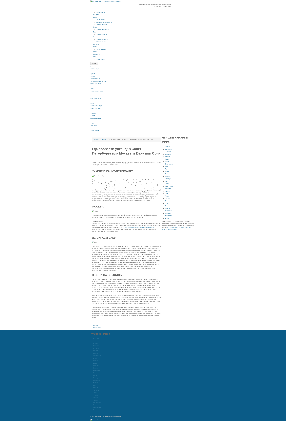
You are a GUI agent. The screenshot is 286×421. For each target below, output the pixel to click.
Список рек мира (95, 98)
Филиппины (168, 211)
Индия (167, 171)
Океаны (92, 76)
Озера (92, 103)
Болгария (168, 152)
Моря (92, 88)
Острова (93, 113)
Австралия (168, 149)
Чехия (167, 218)
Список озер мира (96, 106)
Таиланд (167, 198)
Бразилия (168, 154)
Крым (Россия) (169, 186)
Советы (92, 128)
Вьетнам (167, 156)
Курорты (93, 74)
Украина (167, 206)
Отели (92, 123)
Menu (94, 63)
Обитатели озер (95, 108)
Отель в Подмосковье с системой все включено (139, 227)
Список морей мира (96, 91)
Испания (167, 174)
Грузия (167, 161)
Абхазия (167, 147)
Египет (167, 166)
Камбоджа (168, 179)
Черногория (168, 216)
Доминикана (169, 164)
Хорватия (168, 213)
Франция (167, 208)
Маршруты (93, 125)
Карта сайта (97, 328)
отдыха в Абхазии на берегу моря (177, 228)
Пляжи (92, 115)
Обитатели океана (96, 83)
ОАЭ (166, 193)
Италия (167, 176)
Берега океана (95, 78)
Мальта (167, 191)
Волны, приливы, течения (98, 81)
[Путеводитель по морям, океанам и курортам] (105, 1)
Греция (167, 159)
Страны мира (94, 69)
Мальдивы (168, 188)
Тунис (166, 201)
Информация (94, 130)
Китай (167, 184)
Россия (167, 196)
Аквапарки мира (95, 118)
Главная (96, 139)
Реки (91, 96)
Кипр (166, 181)
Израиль (167, 169)
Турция (167, 203)
